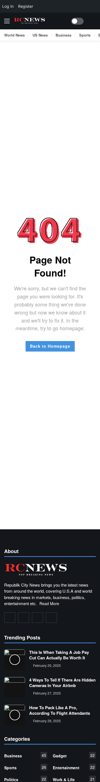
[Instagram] (37, 617)
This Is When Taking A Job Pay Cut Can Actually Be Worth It (59, 655)
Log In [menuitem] (8, 6)
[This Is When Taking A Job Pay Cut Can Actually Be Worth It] (14, 659)
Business (25, 755)
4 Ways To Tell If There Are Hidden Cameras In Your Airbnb (62, 682)
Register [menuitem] (25, 6)
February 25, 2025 (47, 665)
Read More (49, 603)
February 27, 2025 (47, 693)
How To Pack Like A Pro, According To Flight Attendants (59, 710)
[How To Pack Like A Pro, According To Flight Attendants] (14, 715)
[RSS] (51, 617)
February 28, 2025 (47, 720)
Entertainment (74, 767)
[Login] (92, 21)
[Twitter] (23, 617)
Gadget (74, 755)
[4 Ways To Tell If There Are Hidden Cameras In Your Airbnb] (14, 687)
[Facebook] (9, 617)
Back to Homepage (50, 346)
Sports (25, 767)
